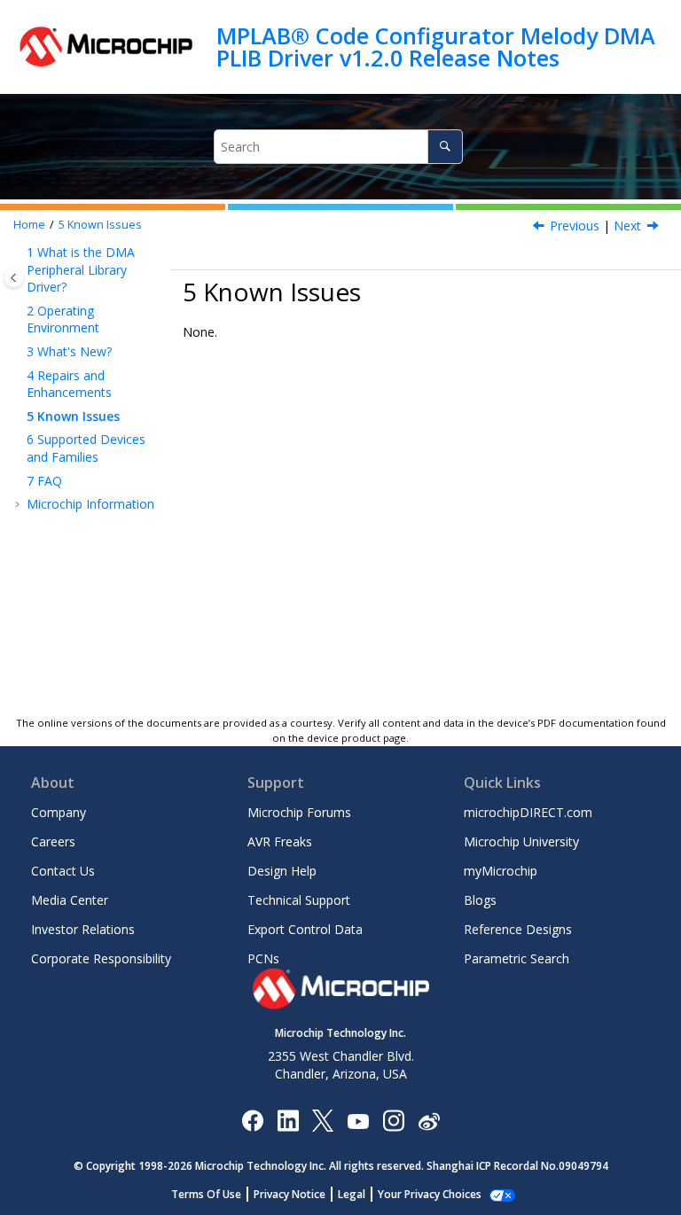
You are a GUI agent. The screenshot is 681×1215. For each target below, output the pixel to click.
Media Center (69, 900)
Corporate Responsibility (101, 958)
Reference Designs (518, 929)
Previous (574, 225)
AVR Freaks (279, 841)
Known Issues (100, 224)
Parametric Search (516, 958)
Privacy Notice (289, 1194)
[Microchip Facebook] (252, 1119)
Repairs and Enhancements (69, 384)
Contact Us (63, 870)
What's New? (69, 351)
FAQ (44, 480)
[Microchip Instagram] (393, 1119)
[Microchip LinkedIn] (288, 1119)
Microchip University (521, 841)
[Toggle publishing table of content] (13, 278)
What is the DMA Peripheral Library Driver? (81, 269)
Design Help (282, 870)
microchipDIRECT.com (528, 812)
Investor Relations (83, 929)
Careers (53, 841)
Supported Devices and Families (86, 448)
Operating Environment (63, 319)
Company (58, 812)
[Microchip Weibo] (429, 1119)
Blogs (480, 900)
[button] (19, 252)
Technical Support (298, 900)
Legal (351, 1194)
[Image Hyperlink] (358, 1119)
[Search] (444, 146)
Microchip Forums (299, 812)
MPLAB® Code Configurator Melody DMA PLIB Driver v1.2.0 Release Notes (435, 46)
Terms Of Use (206, 1194)
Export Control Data (305, 929)
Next (627, 225)
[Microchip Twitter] (322, 1119)
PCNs (263, 958)
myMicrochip (500, 870)
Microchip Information (90, 503)
